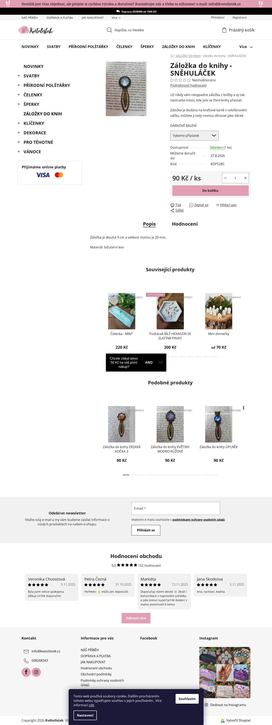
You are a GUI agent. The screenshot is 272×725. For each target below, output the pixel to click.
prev (93, 323)
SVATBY (31, 76)
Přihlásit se (146, 530)
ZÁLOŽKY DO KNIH (43, 114)
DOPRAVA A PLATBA (60, 18)
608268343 (40, 660)
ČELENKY (33, 95)
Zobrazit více (136, 618)
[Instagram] (36, 672)
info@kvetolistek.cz (46, 651)
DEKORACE (35, 133)
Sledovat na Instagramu (228, 705)
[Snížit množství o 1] (225, 178)
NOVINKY (33, 66)
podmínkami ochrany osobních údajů (199, 520)
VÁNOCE (32, 151)
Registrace (240, 17)
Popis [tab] (149, 223)
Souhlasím (187, 699)
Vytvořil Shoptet (238, 720)
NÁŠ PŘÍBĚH (30, 18)
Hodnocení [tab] (185, 223)
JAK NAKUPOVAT (93, 18)
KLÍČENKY (34, 123)
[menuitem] (30, 46)
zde (91, 705)
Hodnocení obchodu (96, 668)
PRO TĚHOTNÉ (38, 142)
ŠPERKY (31, 104)
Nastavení (85, 715)
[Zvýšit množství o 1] (245, 178)
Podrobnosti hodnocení (188, 85)
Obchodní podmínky (96, 674)
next (247, 323)
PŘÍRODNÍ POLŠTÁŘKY (47, 85)
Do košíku (210, 190)
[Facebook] (26, 672)
